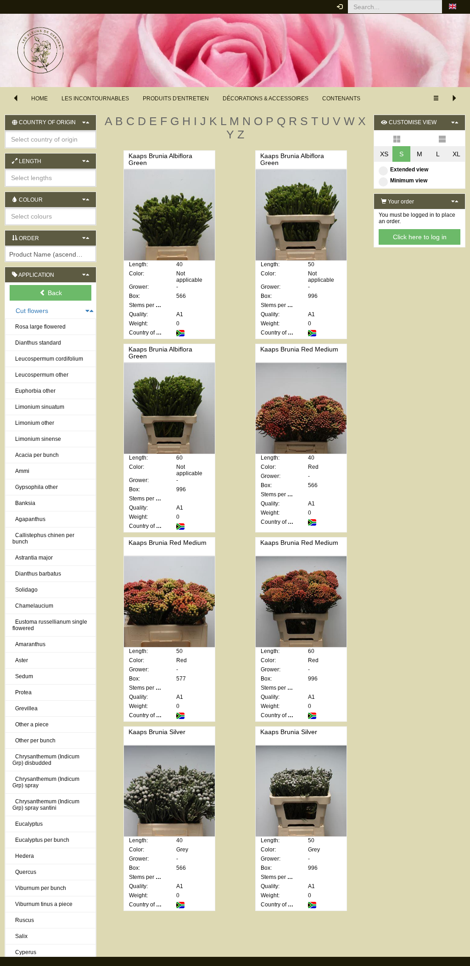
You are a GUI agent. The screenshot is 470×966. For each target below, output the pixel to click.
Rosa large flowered (39, 327)
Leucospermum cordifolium (47, 359)
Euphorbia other (34, 391)
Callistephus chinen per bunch (43, 538)
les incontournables (95, 98)
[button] (452, 7)
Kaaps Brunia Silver (157, 731)
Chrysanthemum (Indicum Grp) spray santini (45, 804)
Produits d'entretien (176, 98)
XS (384, 154)
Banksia (23, 503)
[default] (397, 138)
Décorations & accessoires (265, 98)
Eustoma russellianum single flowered (49, 625)
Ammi (20, 471)
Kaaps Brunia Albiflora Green (160, 159)
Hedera (23, 856)
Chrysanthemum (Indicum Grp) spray (45, 782)
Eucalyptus (27, 824)
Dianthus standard (36, 343)
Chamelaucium (32, 606)
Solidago (25, 590)
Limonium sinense (36, 439)
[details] (442, 138)
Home (39, 98)
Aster (20, 660)
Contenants (341, 98)
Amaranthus (28, 644)
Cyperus (24, 952)
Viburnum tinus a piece (42, 904)
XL (456, 154)
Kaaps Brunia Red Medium (299, 349)
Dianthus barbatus (36, 574)
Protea (22, 692)
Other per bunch (34, 740)
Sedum (22, 676)
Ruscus (23, 920)
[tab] (50, 293)
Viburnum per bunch (39, 888)
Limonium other (33, 423)
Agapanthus (28, 519)
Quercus (24, 872)
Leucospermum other (40, 375)
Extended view (409, 169)
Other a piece (30, 724)
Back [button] (54, 292)
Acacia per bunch (35, 455)
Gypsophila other (35, 487)
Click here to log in (420, 237)
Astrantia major (32, 557)
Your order (400, 201)
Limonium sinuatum (38, 407)
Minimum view (408, 180)
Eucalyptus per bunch (40, 840)
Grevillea (25, 708)
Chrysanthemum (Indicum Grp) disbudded (45, 759)
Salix (20, 936)
